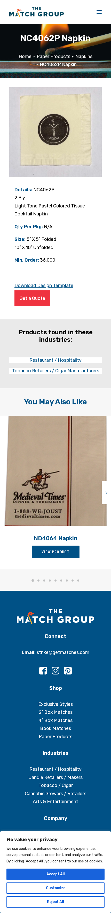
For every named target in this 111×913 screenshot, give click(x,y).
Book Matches (55, 728)
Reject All (55, 902)
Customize (55, 888)
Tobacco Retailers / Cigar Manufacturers (55, 371)
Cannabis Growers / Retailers (55, 793)
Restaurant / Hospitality (55, 769)
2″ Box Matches (56, 712)
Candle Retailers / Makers (55, 777)
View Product (55, 552)
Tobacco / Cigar (55, 785)
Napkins (83, 56)
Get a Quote (32, 298)
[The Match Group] (36, 12)
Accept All (55, 874)
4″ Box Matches (55, 720)
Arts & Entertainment (55, 801)
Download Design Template (43, 285)
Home (25, 56)
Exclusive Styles (55, 704)
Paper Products (53, 56)
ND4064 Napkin (55, 538)
